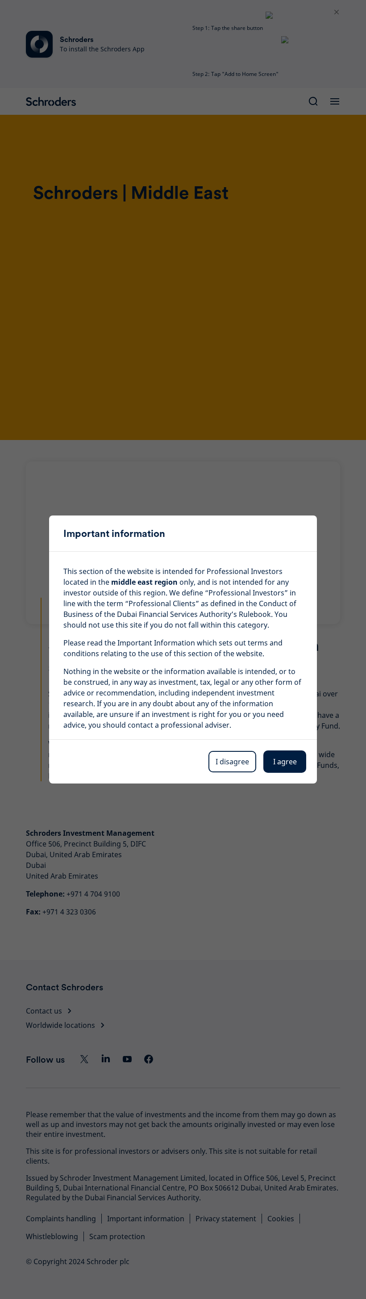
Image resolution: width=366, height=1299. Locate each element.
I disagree (232, 762)
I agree (285, 762)
